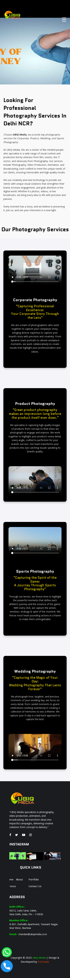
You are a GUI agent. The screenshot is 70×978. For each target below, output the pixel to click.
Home (9, 879)
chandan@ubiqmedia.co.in (32, 934)
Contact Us (35, 886)
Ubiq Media (39, 957)
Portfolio (34, 879)
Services (11, 886)
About (19, 879)
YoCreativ (43, 961)
